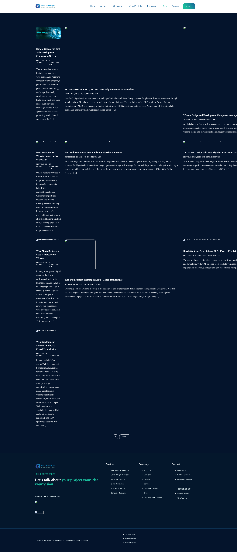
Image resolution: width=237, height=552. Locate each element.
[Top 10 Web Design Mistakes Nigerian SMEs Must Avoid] (208, 142)
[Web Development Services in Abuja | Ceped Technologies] (48, 331)
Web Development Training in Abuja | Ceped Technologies (93, 279)
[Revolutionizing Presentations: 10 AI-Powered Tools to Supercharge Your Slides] (201, 240)
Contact (175, 6)
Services (117, 6)
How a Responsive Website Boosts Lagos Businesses (47, 156)
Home (93, 6)
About (103, 6)
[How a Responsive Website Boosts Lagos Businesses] (48, 142)
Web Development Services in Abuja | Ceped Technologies (46, 345)
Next (124, 437)
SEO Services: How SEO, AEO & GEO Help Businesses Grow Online (99, 89)
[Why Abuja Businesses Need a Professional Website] (48, 240)
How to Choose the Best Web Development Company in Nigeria (48, 52)
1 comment (54, 355)
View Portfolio (136, 6)
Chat (189, 6)
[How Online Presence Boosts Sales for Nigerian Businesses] (92, 142)
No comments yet (54, 63)
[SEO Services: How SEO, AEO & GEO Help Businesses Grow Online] (122, 53)
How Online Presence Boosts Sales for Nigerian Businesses (93, 152)
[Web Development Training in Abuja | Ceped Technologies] (80, 254)
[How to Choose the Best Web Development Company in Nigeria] (48, 33)
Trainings (151, 6)
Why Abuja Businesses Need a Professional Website (47, 255)
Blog (165, 6)
